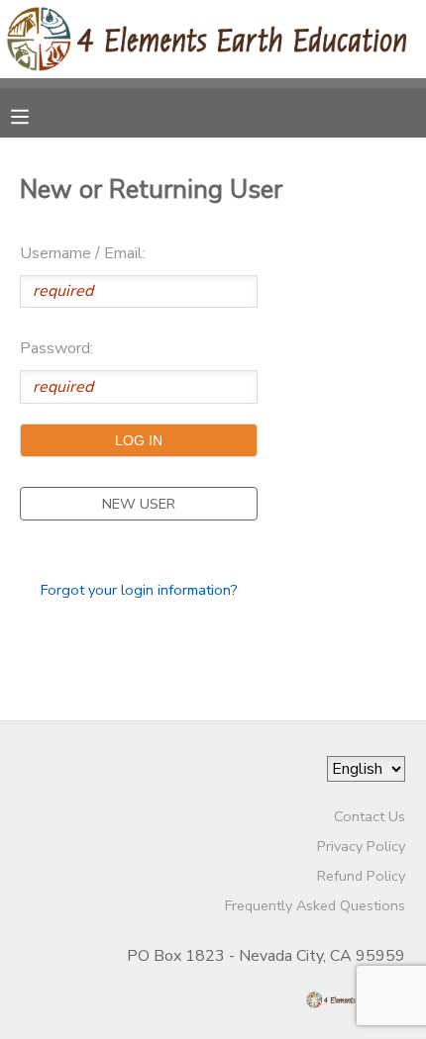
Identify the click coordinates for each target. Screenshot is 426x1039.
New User (138, 504)
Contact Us (369, 816)
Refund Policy (361, 876)
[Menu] (34, 115)
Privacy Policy (361, 846)
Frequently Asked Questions (315, 905)
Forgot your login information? (139, 590)
